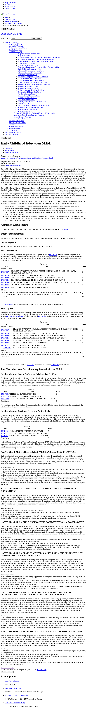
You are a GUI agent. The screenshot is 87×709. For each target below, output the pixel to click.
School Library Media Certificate (29, 96)
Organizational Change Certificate (29, 92)
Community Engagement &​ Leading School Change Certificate (39, 67)
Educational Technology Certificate (29, 73)
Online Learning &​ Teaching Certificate (31, 90)
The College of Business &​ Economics (27, 54)
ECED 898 (20, 316)
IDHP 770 (4, 431)
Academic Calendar (16, 44)
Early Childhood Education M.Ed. (29, 69)
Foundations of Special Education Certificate (33, 77)
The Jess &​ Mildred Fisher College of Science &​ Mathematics (34, 113)
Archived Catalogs (11, 134)
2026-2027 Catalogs (11, 33)
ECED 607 (5, 272)
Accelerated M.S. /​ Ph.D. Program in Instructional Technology (39, 57)
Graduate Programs (15, 50)
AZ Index (8, 4)
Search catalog (6, 38)
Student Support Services (17, 123)
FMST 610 (5, 396)
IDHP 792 (4, 436)
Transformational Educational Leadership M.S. (33, 105)
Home (7, 17)
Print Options (6, 138)
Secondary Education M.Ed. (27, 98)
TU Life (12, 125)
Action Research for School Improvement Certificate (35, 61)
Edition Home (10, 6)
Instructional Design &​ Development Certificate (34, 84)
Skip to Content (10, 3)
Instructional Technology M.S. (28, 88)
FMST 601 (5, 394)
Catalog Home (10, 8)
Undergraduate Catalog (13, 132)
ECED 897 (10, 316)
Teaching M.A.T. (23, 103)
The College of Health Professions (25, 109)
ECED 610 (5, 278)
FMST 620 (5, 399)
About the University (16, 46)
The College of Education (13, 23)
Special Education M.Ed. (26, 100)
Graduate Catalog (11, 19)
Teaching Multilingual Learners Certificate (32, 102)
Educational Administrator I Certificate (31, 71)
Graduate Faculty (15, 128)
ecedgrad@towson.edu (13, 165)
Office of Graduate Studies (18, 48)
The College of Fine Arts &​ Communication (28, 107)
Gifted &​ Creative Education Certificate (31, 80)
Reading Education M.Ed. (26, 94)
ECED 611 (5, 280)
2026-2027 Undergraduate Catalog (16, 695)
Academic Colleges (11, 21)
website (66, 229)
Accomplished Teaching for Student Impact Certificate (36, 59)
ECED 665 (5, 285)
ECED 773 (53, 255)
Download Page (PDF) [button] (13, 688)
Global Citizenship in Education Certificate (32, 82)
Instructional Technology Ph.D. (28, 86)
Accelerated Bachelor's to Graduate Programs (29, 115)
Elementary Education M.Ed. (27, 75)
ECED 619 (5, 282)
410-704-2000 (41, 670)
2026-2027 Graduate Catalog (15, 703)
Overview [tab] (8, 148)
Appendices (13, 130)
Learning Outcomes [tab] (11, 152)
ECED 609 (5, 275)
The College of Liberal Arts (23, 111)
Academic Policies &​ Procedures (20, 119)
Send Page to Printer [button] (12, 681)
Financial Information (16, 121)
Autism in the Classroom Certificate (30, 65)
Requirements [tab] (9, 150)
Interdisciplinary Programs (22, 117)
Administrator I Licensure (26, 63)
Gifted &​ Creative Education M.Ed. (30, 78)
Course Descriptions (16, 126)
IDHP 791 (4, 433)
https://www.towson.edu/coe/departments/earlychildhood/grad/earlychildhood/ (27, 158)
